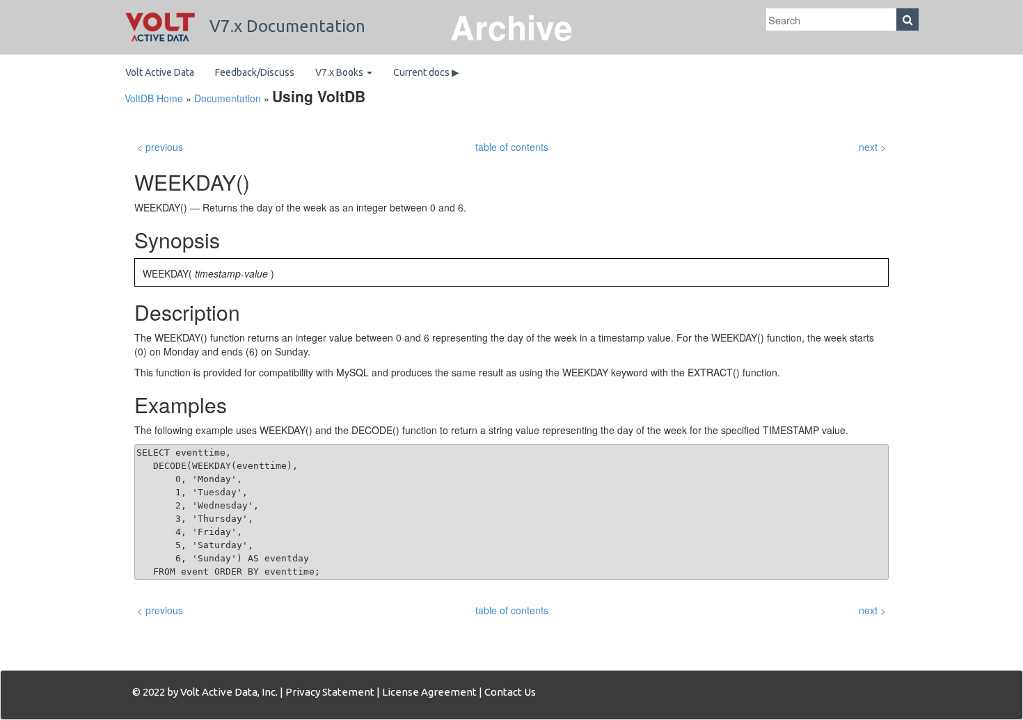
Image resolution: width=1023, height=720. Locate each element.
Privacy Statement (329, 692)
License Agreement (429, 692)
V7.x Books (340, 72)
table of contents (511, 147)
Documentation (227, 98)
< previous (160, 147)
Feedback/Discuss (254, 72)
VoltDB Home (154, 98)
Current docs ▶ (426, 72)
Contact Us (510, 692)
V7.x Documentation (285, 26)
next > (872, 147)
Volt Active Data (159, 72)
